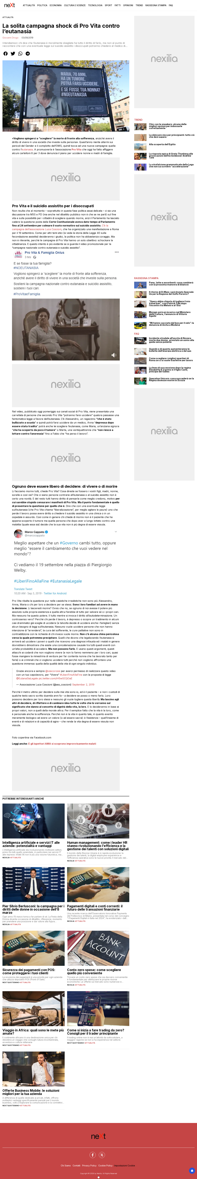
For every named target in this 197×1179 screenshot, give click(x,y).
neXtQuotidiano (10, 982)
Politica (42, 5)
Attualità (29, 5)
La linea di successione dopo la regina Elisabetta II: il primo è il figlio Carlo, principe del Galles (170, 370)
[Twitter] (100, 1153)
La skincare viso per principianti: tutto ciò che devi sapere (172, 136)
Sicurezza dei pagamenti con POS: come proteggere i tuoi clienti (28, 971)
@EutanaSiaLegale (27, 678)
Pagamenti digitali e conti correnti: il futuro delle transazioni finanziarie (95, 908)
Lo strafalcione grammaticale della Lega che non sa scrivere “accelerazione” (171, 165)
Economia (56, 5)
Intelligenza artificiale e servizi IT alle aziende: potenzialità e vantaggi (31, 844)
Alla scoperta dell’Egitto (162, 144)
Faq (171, 5)
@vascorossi (52, 671)
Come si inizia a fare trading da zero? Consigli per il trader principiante (95, 1032)
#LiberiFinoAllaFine (71, 674)
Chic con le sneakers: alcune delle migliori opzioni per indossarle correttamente (168, 126)
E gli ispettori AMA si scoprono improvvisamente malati (62, 743)
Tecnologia (95, 5)
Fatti (118, 5)
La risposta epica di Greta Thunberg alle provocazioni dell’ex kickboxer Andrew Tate (171, 156)
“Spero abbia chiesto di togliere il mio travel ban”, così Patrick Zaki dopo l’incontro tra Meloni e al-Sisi (169, 303)
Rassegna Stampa (155, 5)
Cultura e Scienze (75, 5)
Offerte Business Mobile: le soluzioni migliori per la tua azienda (30, 1092)
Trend (139, 5)
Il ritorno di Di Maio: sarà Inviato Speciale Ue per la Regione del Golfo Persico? (171, 293)
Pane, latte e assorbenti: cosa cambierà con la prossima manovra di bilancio (171, 284)
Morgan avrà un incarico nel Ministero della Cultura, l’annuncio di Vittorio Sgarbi (170, 314)
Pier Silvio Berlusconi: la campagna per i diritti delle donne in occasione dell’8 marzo (33, 909)
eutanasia (27, 149)
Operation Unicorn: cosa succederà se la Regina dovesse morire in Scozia (171, 379)
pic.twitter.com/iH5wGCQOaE (55, 678)
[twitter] (13, 55)
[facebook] (5, 55)
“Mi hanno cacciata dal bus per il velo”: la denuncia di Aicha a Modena (171, 324)
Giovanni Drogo (10, 37)
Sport (108, 5)
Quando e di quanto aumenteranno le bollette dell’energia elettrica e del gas (170, 350)
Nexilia (6, 858)
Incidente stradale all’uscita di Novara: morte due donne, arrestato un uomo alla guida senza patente (171, 340)
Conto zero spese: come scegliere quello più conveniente (94, 971)
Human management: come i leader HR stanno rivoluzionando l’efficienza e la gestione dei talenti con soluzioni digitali (98, 846)
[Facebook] (91, 1153)
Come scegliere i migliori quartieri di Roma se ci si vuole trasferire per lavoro (171, 359)
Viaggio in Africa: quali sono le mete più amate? (33, 1032)
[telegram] (28, 55)
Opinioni (128, 5)
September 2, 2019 (83, 684)
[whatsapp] (20, 55)
